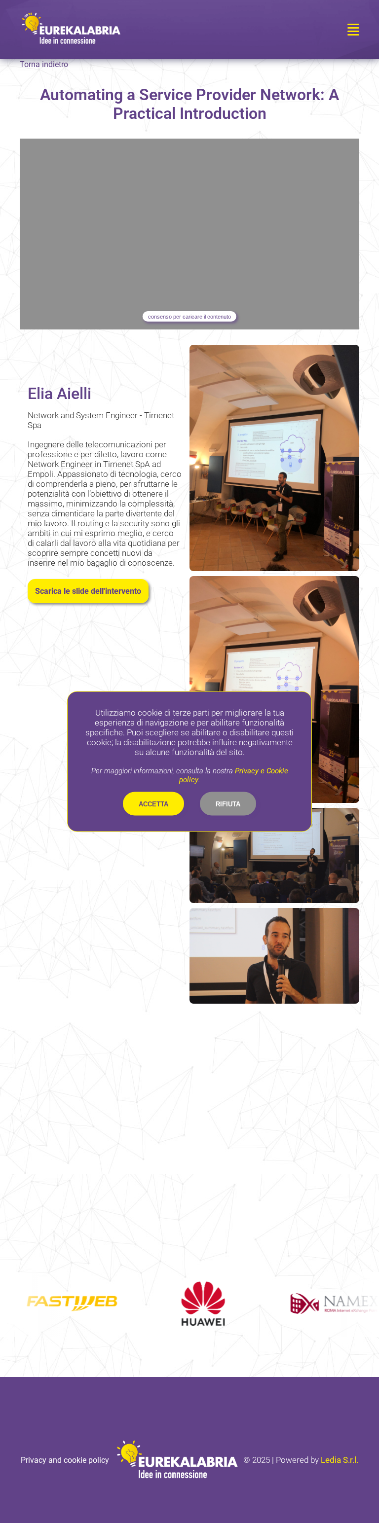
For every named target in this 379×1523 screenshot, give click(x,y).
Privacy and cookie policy (65, 1460)
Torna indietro (44, 64)
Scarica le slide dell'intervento (88, 591)
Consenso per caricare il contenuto (189, 317)
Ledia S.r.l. (339, 1460)
